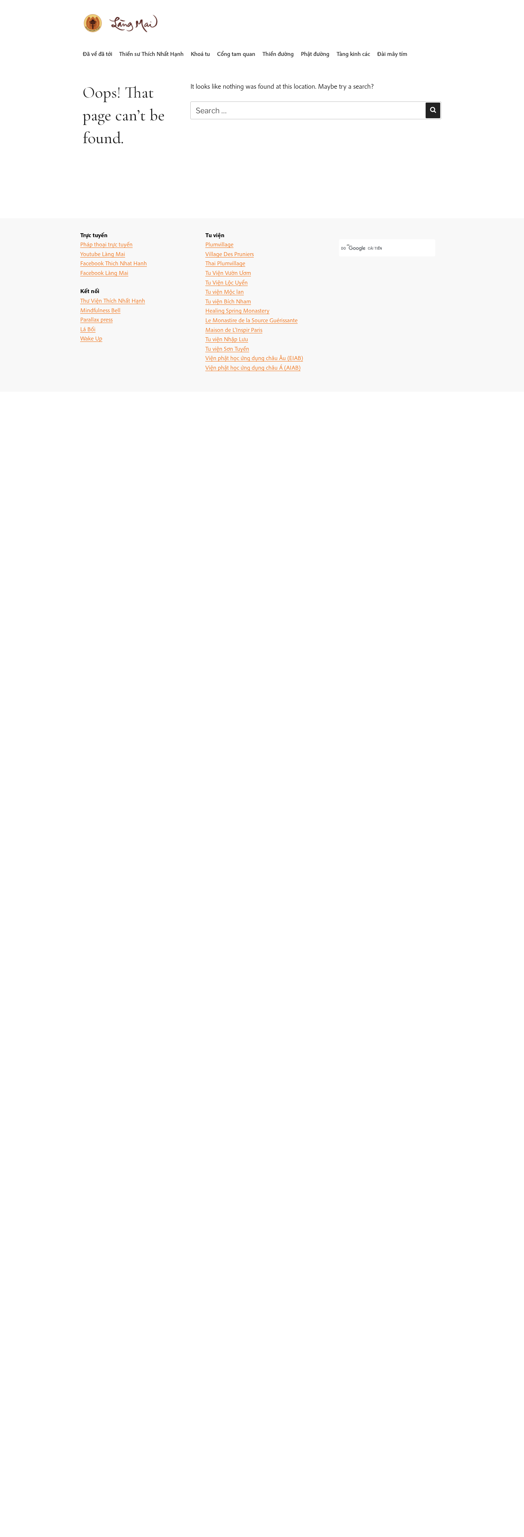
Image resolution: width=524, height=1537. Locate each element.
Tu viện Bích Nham (228, 301)
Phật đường (315, 53)
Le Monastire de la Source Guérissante (251, 320)
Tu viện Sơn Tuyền (227, 348)
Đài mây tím (392, 53)
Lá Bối (88, 329)
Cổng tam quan (236, 53)
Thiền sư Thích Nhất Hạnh (151, 53)
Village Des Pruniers (229, 253)
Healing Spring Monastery (237, 310)
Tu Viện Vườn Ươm (228, 272)
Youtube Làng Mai (102, 253)
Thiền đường (278, 53)
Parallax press (96, 319)
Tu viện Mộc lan (224, 291)
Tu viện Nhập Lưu (226, 339)
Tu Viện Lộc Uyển (226, 282)
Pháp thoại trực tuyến (106, 244)
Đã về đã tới (97, 53)
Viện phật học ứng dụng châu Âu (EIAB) (254, 357)
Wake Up (91, 338)
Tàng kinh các (353, 53)
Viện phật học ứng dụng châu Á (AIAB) (252, 367)
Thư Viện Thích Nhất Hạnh (112, 300)
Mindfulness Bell (100, 310)
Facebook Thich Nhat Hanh (113, 263)
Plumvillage (219, 244)
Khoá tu (200, 53)
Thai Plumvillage (225, 263)
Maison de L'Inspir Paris (233, 329)
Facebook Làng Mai (104, 272)
